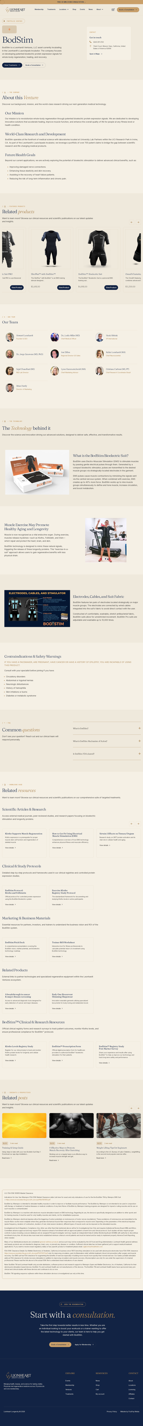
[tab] (105, 558)
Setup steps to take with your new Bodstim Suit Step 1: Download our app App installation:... (21, 1153)
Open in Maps (94, 54)
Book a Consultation (126, 10)
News (91, 9)
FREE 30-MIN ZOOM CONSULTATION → (71, 2)
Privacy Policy (112, 1411)
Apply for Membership (83, 1345)
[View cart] (113, 9)
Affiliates (132, 1394)
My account (100, 1394)
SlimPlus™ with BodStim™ (43, 274)
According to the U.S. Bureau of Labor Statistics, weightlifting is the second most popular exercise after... (118, 1153)
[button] (107, 728)
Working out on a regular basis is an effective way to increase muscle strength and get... (68, 1155)
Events (82, 9)
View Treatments (10, 65)
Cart (97, 1389)
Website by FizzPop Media (129, 1411)
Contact (131, 1398)
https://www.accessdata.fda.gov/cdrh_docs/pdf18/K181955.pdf (28, 1200)
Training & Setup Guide (12, 1148)
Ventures (68, 1389)
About (99, 9)
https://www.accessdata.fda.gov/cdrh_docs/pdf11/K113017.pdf (26, 1253)
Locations (62, 9)
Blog (5, 1143)
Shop (74, 9)
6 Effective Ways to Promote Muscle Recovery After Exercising (64, 1149)
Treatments (51, 9)
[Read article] (24, 1136)
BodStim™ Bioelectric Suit (90, 274)
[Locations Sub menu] (68, 9)
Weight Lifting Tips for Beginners (112, 1148)
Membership (39, 9)
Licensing (132, 1389)
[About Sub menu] (102, 9)
